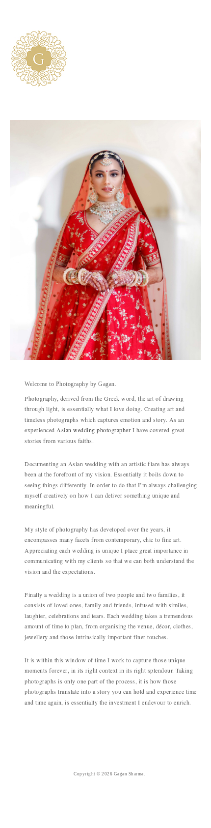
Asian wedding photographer (93, 430)
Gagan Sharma (129, 773)
